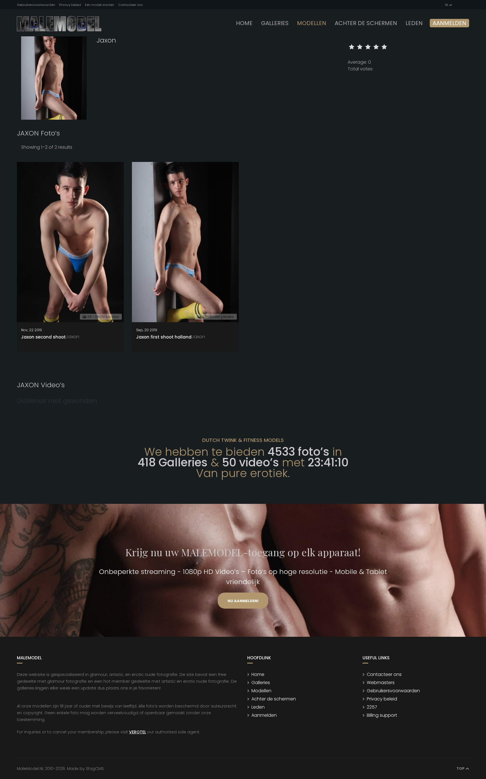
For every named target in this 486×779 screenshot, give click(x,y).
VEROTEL (137, 732)
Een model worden (99, 5)
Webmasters (381, 682)
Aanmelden (449, 23)
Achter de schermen (366, 23)
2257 (372, 707)
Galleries (275, 23)
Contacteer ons (130, 5)
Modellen (261, 690)
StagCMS (95, 768)
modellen (311, 23)
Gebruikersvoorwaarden (36, 5)
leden (414, 23)
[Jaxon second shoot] (70, 242)
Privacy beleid (70, 5)
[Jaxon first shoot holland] (185, 242)
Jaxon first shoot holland (164, 337)
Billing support (382, 715)
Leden (258, 707)
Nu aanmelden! (243, 601)
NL (446, 5)
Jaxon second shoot (43, 337)
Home (244, 23)
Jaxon (72, 336)
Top (460, 768)
